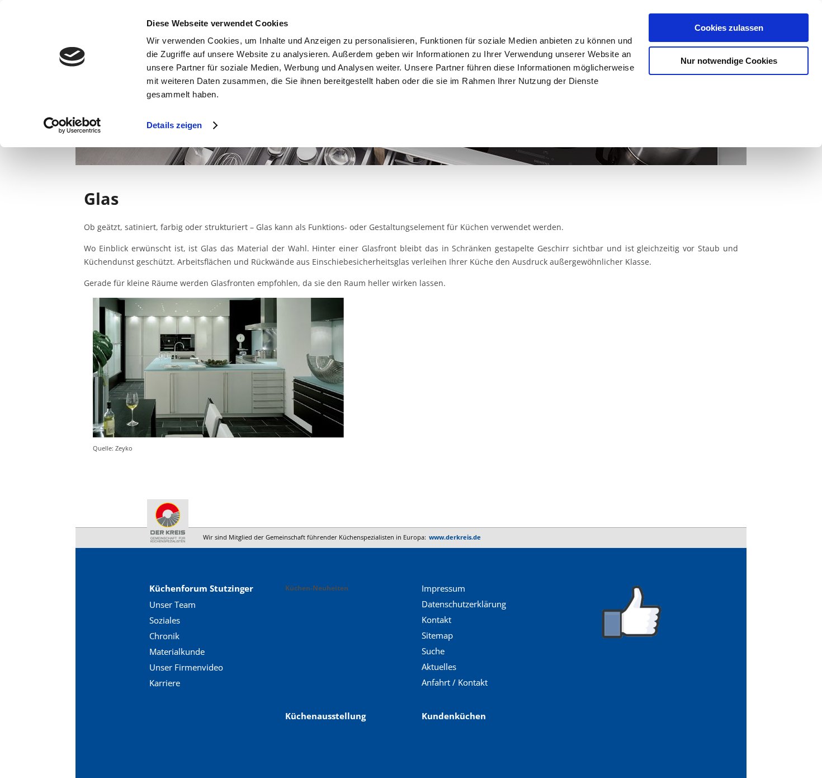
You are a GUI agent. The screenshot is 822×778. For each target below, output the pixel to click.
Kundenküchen (454, 715)
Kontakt (436, 619)
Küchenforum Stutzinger (201, 588)
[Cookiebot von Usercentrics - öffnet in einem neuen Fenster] (72, 125)
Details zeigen (174, 125)
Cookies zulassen (729, 27)
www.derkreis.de (455, 537)
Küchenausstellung (325, 715)
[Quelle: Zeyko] (218, 434)
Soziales (164, 620)
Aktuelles (439, 666)
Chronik (164, 635)
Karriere (164, 682)
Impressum (443, 588)
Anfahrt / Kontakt (455, 682)
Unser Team (172, 604)
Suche (433, 651)
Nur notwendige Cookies (729, 60)
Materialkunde (177, 651)
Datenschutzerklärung (464, 604)
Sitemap (437, 635)
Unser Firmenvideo (186, 667)
